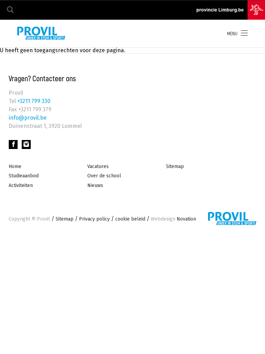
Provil (43, 219)
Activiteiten (21, 185)
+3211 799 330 (33, 101)
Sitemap (175, 166)
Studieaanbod (24, 176)
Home (15, 166)
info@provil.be (28, 117)
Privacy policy (94, 219)
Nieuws (95, 185)
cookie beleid (130, 219)
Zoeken (10, 9)
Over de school (104, 176)
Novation (173, 219)
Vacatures (98, 166)
